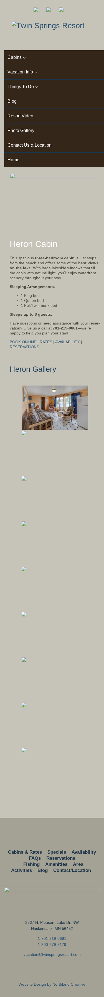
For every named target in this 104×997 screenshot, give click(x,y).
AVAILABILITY (67, 342)
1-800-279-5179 (52, 944)
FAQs (35, 858)
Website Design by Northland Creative (52, 984)
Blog (42, 870)
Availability (84, 852)
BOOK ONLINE (23, 342)
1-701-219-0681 (52, 938)
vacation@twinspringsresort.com (52, 954)
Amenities (56, 864)
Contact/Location (72, 870)
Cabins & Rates (25, 852)
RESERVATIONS (24, 347)
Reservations (60, 858)
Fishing (31, 864)
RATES (46, 342)
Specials (56, 852)
